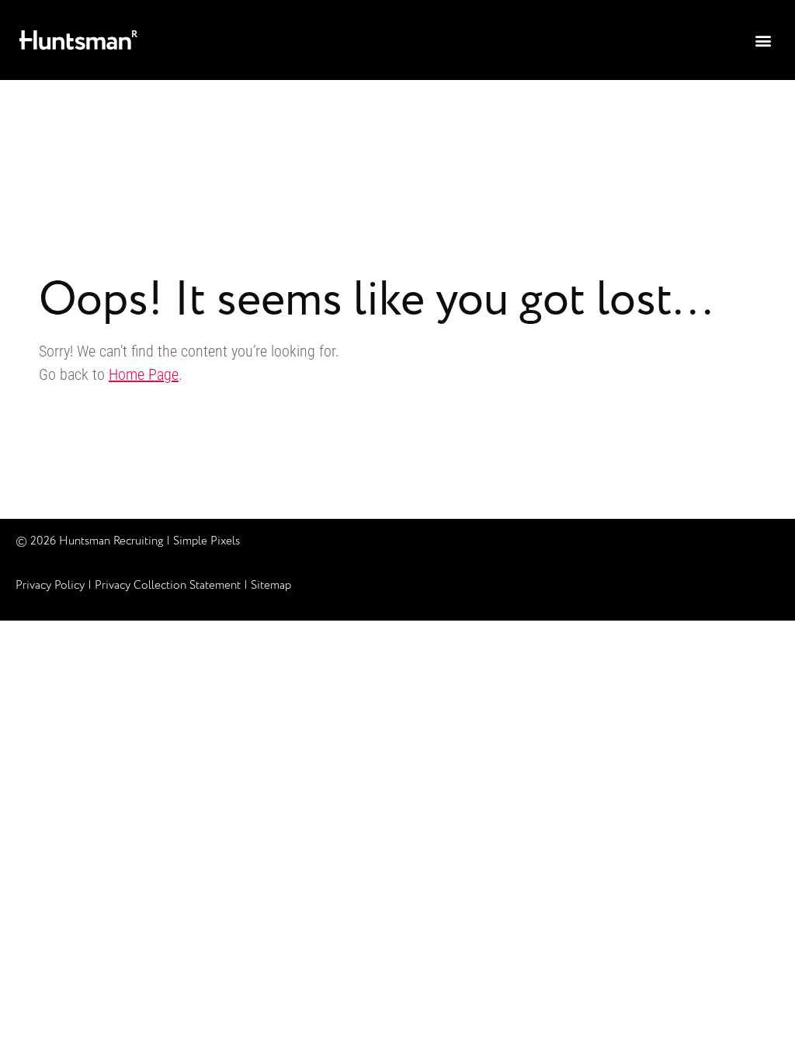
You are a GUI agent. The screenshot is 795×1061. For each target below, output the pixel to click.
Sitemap (271, 585)
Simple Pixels (206, 541)
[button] (763, 40)
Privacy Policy (50, 585)
